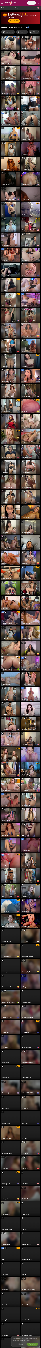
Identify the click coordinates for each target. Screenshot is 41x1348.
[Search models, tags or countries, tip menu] (38, 8)
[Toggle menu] (2, 3)
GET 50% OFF (14, 21)
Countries (23, 32)
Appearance (10, 32)
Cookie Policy (25, 1340)
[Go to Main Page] (12, 3)
